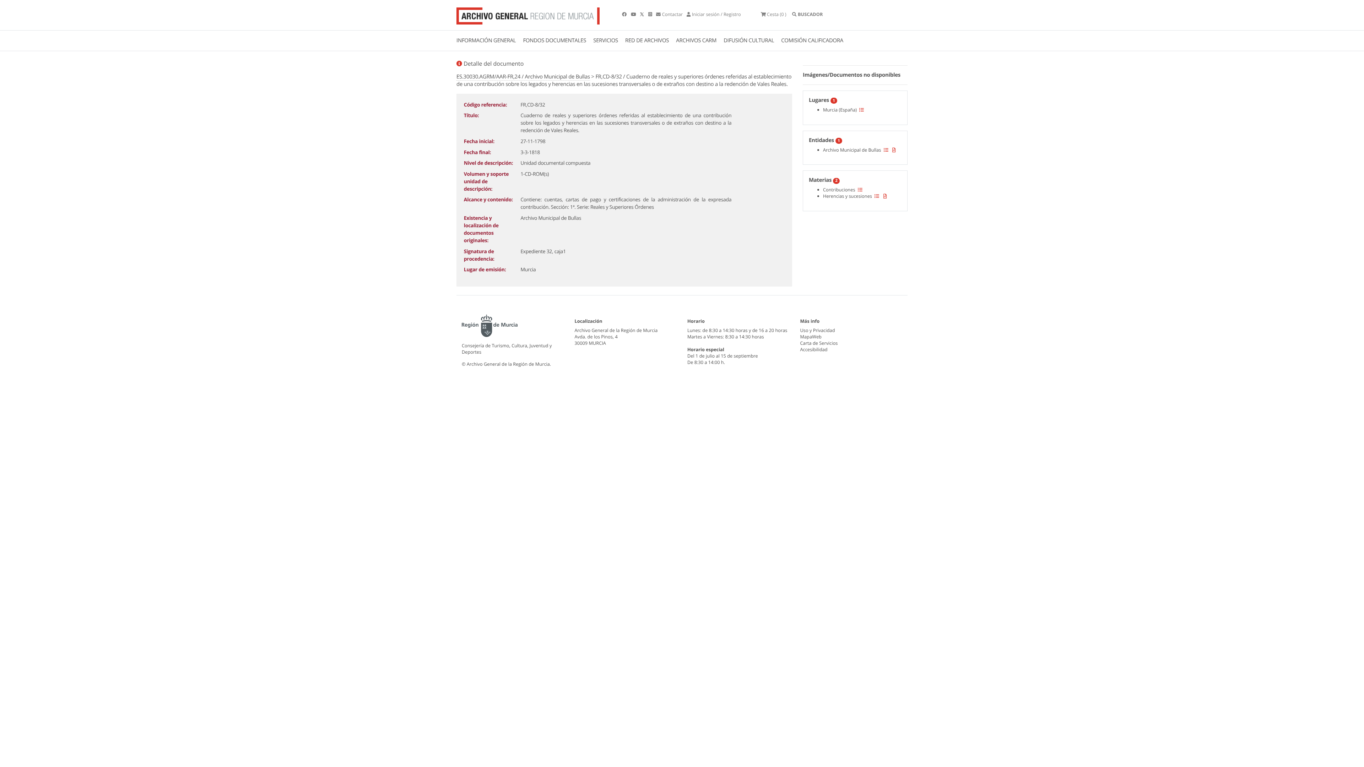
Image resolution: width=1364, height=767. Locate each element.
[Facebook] (625, 14)
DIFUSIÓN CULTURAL (749, 40)
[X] (642, 14)
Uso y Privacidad (817, 330)
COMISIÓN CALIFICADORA (812, 40)
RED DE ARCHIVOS (647, 40)
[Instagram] (650, 14)
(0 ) (776, 14)
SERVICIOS (605, 40)
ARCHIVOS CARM (696, 40)
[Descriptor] (894, 150)
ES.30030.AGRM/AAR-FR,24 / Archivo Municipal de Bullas (523, 76)
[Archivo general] (528, 14)
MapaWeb (811, 336)
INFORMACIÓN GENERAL (486, 40)
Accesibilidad (814, 349)
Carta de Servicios (819, 343)
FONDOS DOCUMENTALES (554, 40)
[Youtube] (634, 14)
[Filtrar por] (861, 110)
